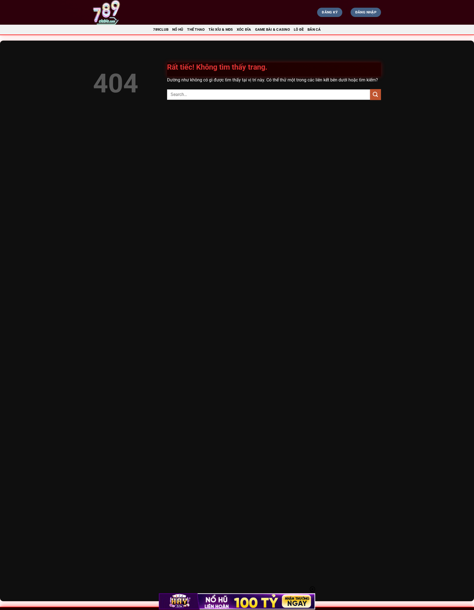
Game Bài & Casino (272, 29)
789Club (160, 29)
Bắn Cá (314, 29)
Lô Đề (299, 29)
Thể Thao (196, 29)
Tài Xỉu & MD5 (220, 29)
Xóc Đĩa (244, 29)
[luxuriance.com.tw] (137, 12)
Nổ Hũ (177, 29)
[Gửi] (375, 94)
